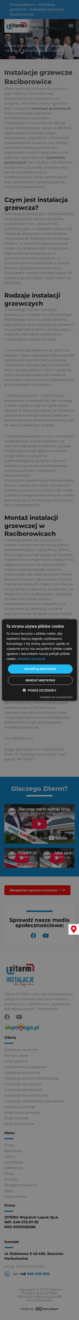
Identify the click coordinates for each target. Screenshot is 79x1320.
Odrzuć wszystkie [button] (40, 680)
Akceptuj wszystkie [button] (40, 669)
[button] (39, 690)
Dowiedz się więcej (31, 659)
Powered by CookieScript (56, 697)
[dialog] (39, 660)
